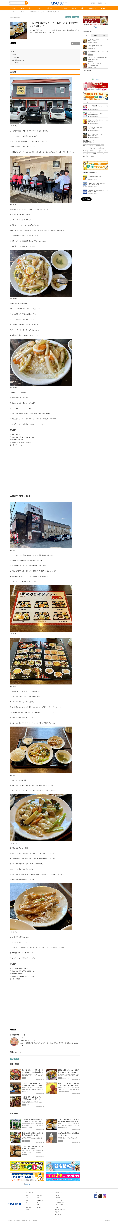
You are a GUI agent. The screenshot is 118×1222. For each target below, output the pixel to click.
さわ (28, 1154)
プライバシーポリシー (60, 1209)
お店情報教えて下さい (60, 1202)
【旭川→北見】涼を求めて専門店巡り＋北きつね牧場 (98, 46)
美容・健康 (63, 8)
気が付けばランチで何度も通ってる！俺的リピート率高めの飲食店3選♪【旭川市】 (32, 1072)
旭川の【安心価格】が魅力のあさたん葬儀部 (98, 106)
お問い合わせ (58, 1214)
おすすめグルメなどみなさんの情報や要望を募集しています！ (98, 191)
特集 (27, 1195)
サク (21, 1038)
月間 (103, 35)
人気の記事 (57, 1197)
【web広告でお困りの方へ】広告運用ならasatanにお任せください (98, 184)
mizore (65, 1140)
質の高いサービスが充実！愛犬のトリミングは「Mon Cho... (98, 127)
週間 (95, 35)
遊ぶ (30, 8)
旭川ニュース (92, 8)
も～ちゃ (28, 1078)
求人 (38, 1202)
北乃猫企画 (30, 1127)
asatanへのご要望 (59, 1204)
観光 (22, 8)
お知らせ (39, 1204)
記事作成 (93, 3)
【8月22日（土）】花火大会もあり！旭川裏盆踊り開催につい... (97, 58)
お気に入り (76, 43)
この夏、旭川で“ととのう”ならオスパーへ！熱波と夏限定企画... (97, 113)
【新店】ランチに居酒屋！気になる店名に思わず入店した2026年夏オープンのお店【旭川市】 (32, 1085)
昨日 (87, 35)
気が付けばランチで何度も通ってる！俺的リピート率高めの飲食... (98, 64)
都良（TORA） (66, 1078)
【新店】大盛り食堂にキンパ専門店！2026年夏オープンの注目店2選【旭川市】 (68, 1121)
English (103, 8)
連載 (82, 8)
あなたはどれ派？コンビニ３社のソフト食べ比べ (98, 52)
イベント (38, 8)
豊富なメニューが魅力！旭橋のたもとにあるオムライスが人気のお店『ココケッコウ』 (68, 1085)
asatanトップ (13, 12)
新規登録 (100, 3)
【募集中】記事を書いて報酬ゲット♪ (96, 176)
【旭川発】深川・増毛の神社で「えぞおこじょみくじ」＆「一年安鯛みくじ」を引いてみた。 (32, 1121)
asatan (67, 1091)
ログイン (106, 3)
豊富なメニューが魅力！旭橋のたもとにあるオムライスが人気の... (98, 120)
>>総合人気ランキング (89, 70)
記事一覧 (57, 1195)
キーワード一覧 (58, 1200)
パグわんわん (29, 1104)
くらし (74, 8)
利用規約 (57, 1207)
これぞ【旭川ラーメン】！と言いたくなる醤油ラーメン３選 (98, 40)
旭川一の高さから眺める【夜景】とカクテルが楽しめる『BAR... (98, 135)
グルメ (14, 8)
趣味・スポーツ (51, 8)
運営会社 (57, 1212)
